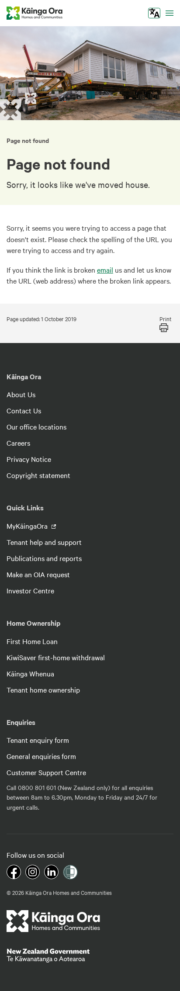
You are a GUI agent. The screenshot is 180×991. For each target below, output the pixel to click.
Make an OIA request (38, 574)
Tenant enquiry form (38, 740)
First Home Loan (32, 641)
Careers (18, 442)
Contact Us (24, 410)
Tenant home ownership (43, 689)
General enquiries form (41, 756)
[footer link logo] (53, 921)
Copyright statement (38, 475)
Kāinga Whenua (30, 673)
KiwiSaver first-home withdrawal (56, 657)
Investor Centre (30, 590)
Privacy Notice (29, 459)
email (105, 269)
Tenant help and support (44, 542)
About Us (21, 394)
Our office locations (36, 426)
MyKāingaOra (28, 525)
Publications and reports (44, 558)
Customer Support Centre (46, 772)
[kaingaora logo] (34, 13)
